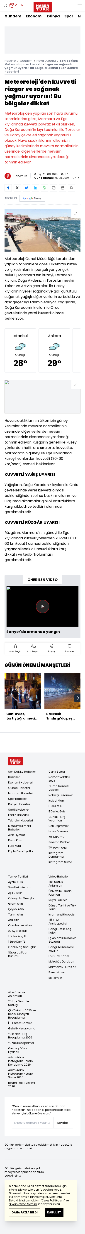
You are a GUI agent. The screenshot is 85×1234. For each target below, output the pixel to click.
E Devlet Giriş (57, 811)
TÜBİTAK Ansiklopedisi (58, 921)
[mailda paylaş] (53, 187)
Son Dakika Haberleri (22, 772)
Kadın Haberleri (18, 815)
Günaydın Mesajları (21, 898)
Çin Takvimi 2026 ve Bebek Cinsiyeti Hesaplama (22, 1013)
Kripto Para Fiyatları (21, 851)
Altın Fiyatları (17, 835)
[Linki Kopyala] (71, 187)
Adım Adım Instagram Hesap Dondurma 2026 (20, 1060)
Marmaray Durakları (62, 967)
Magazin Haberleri (20, 793)
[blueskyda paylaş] (26, 187)
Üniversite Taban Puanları (60, 893)
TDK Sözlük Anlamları (56, 883)
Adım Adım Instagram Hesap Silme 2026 (20, 1073)
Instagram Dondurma (56, 855)
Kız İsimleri (56, 978)
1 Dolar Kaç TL (17, 936)
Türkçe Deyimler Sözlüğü (19, 1003)
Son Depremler (58, 826)
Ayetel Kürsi (16, 882)
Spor (68, 16)
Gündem (13, 16)
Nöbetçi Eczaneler (61, 795)
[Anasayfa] (15, 761)
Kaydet (62, 1123)
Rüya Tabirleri (58, 900)
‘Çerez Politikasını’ (53, 1200)
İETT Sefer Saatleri (20, 1023)
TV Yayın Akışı (58, 847)
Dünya (53, 16)
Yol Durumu (56, 837)
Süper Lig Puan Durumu (18, 954)
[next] (78, 698)
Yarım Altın (15, 914)
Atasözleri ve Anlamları (16, 994)
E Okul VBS (56, 806)
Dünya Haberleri (19, 804)
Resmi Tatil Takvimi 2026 (21, 1084)
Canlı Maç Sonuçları (22, 947)
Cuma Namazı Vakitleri (59, 788)
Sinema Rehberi (59, 842)
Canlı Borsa (57, 772)
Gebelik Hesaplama (21, 1028)
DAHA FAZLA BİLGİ (25, 1212)
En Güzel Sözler (59, 956)
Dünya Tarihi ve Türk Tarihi (62, 907)
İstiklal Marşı (57, 800)
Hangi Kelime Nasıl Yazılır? (61, 949)
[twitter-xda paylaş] (17, 187)
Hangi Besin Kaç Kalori (60, 930)
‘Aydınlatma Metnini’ (23, 1204)
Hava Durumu (46, 61)
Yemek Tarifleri (18, 876)
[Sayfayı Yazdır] (62, 187)
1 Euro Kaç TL (16, 942)
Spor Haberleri (17, 799)
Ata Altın (13, 920)
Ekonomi (34, 16)
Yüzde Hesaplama (21, 1043)
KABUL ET (54, 1212)
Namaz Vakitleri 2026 (59, 779)
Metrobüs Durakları (61, 961)
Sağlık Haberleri (18, 810)
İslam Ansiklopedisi (62, 914)
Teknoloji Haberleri (20, 820)
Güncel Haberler (19, 788)
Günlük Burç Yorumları (57, 818)
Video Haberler (58, 876)
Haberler (10, 61)
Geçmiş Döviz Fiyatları (17, 1050)
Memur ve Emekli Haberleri (19, 827)
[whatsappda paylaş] (44, 187)
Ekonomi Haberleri (20, 782)
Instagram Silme (60, 862)
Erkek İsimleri (57, 972)
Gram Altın (15, 904)
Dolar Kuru (15, 840)
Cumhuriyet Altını (20, 925)
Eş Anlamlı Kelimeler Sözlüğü (62, 940)
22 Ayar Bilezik (17, 931)
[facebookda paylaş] (8, 187)
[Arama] (5, 5)
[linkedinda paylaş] (35, 187)
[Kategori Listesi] (79, 5)
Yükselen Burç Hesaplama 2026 (20, 1035)
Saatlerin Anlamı (19, 887)
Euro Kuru (14, 846)
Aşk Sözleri (15, 893)
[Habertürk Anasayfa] (43, 6)
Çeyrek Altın (16, 909)
